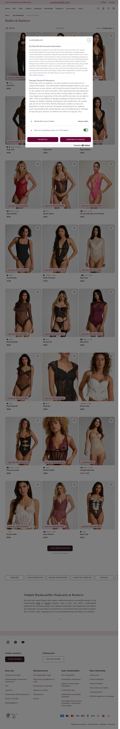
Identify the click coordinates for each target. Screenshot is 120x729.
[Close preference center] (89, 40)
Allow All (43, 139)
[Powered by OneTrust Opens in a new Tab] (83, 145)
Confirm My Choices (75, 139)
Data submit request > (37, 75)
